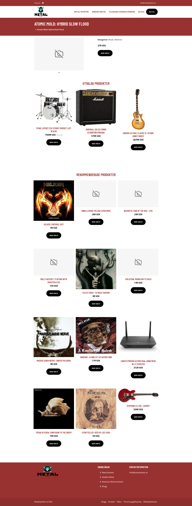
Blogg (141, 12)
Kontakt (111, 502)
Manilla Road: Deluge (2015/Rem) (96, 210)
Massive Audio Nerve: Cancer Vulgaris (54, 360)
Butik (151, 12)
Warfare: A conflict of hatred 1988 (96, 357)
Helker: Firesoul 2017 (54, 224)
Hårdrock (118, 39)
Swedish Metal (99, 12)
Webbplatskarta (150, 502)
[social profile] (43, 3)
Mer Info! (105, 53)
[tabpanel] (59, 53)
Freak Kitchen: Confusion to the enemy (54, 432)
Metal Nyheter (81, 12)
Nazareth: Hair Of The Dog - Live (138, 210)
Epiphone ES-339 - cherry (138, 405)
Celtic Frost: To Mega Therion (96, 292)
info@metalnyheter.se (148, 3)
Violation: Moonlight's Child (138, 279)
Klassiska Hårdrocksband (122, 12)
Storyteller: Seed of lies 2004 (96, 432)
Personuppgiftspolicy (133, 502)
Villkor (119, 502)
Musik (110, 39)
